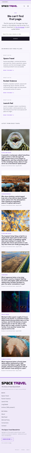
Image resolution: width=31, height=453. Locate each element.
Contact (4, 425)
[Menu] (27, 6)
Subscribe (5, 1)
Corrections (5, 423)
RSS (10, 442)
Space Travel (5, 396)
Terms (23, 449)
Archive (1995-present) (8, 407)
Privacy (17, 449)
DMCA (27, 449)
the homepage (19, 27)
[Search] (24, 6)
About (3, 414)
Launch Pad (5, 401)
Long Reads (5, 404)
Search (15, 38)
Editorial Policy (6, 420)
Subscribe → (7, 439)
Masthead (4, 417)
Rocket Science (6, 398)
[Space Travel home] (9, 6)
